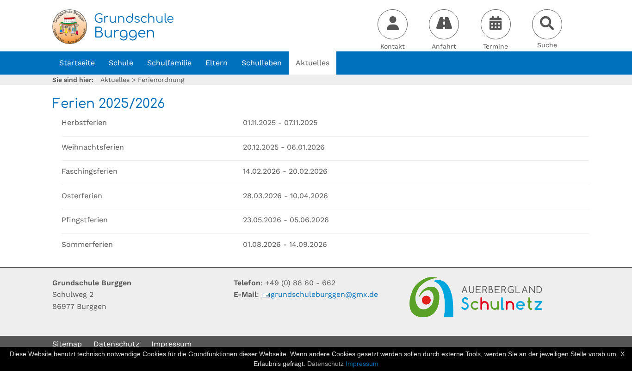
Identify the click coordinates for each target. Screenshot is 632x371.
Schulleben (262, 62)
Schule (121, 62)
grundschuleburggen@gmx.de (324, 294)
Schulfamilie (169, 62)
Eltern (216, 62)
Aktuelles (312, 62)
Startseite (77, 62)
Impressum (171, 344)
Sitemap (67, 344)
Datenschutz (116, 344)
